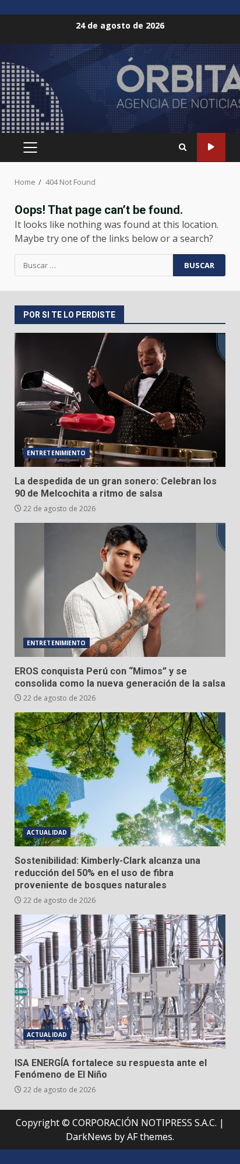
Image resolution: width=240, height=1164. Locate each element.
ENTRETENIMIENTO (56, 453)
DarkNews (89, 1136)
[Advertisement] (120, 93)
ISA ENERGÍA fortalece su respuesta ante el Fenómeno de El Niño (120, 982)
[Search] (182, 147)
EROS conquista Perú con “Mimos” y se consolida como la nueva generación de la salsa (120, 590)
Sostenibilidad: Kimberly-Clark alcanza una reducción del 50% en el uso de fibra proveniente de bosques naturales (120, 779)
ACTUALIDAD (47, 832)
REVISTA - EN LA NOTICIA (211, 147)
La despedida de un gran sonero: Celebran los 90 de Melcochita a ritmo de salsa (120, 400)
